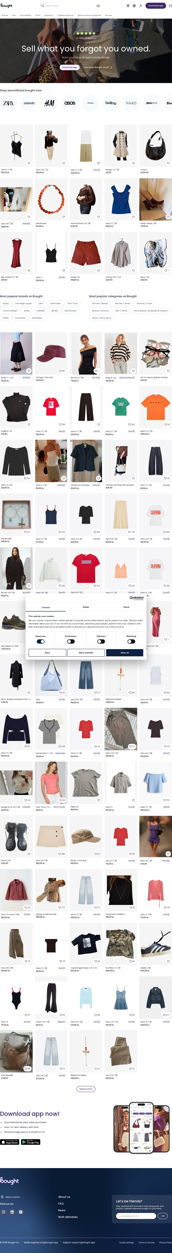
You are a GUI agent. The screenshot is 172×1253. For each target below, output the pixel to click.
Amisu (27, 310)
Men (14, 15)
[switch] (71, 641)
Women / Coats (144, 303)
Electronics (49, 15)
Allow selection (86, 653)
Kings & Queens (126, 377)
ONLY (41, 303)
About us (64, 1197)
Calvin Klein (55, 303)
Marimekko (37, 318)
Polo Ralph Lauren (23, 303)
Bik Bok (55, 310)
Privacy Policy (165, 1242)
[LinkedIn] (12, 1212)
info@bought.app (49, 1242)
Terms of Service (147, 1242)
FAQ (61, 1203)
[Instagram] (3, 1212)
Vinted (25, 223)
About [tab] (126, 607)
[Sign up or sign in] (140, 5)
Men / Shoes (121, 310)
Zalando (59, 753)
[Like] (29, 163)
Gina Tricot (58, 807)
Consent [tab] (46, 607)
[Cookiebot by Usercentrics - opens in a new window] (132, 598)
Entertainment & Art (65, 15)
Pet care (108, 15)
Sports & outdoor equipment (89, 15)
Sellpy (60, 1022)
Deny (47, 653)
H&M (165, 807)
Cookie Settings (126, 1242)
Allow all (125, 653)
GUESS (6, 318)
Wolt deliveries (68, 1217)
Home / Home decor (101, 318)
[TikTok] (20, 1212)
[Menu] (134, 5)
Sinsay (6, 303)
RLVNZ (25, 377)
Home (37, 15)
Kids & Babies (25, 15)
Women (5, 15)
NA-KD (95, 377)
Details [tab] (86, 607)
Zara (96, 170)
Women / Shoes (122, 303)
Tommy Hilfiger (10, 310)
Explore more (86, 1089)
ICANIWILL (40, 310)
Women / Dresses (100, 310)
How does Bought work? (96, 67)
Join (163, 1216)
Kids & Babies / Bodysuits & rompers (151, 310)
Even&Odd (20, 318)
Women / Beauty (100, 303)
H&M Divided (70, 310)
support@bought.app (83, 1242)
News (61, 1210)
